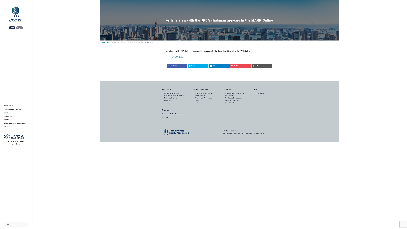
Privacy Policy (234, 131)
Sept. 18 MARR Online (175, 57)
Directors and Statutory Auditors (174, 95)
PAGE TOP (397, 200)
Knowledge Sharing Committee (234, 93)
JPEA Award (260, 93)
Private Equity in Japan (12, 109)
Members (7, 120)
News (6, 113)
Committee (8, 116)
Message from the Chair (171, 93)
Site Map (225, 131)
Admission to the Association (15, 123)
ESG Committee (230, 103)
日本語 (12, 28)
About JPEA (8, 106)
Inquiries (7, 127)
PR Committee (229, 95)
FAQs (196, 103)
